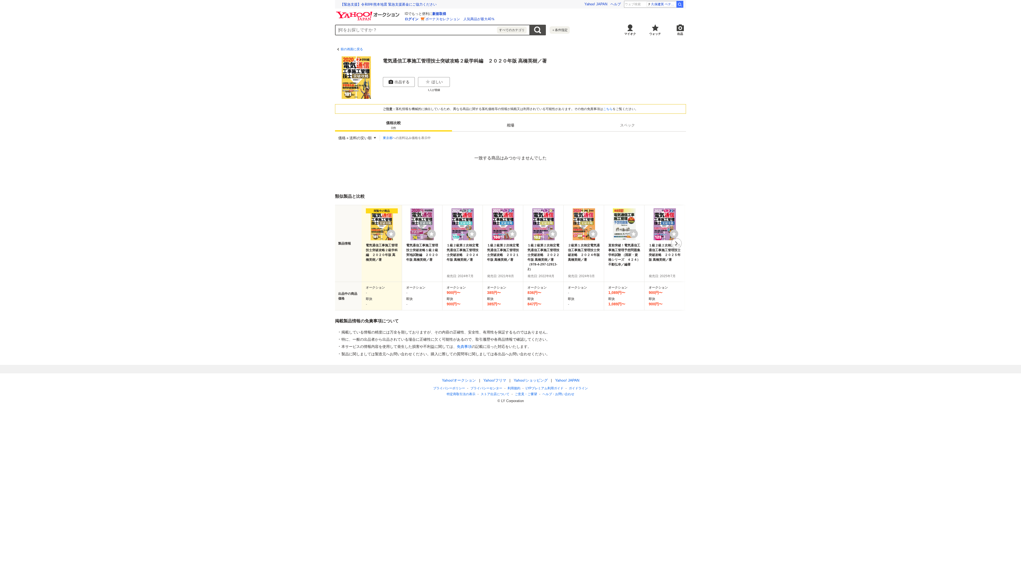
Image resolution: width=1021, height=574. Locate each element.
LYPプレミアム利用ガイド (544, 388)
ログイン (412, 19)
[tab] (393, 125)
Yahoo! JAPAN (595, 4)
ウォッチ (655, 33)
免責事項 (464, 346)
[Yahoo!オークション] (368, 13)
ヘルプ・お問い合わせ (558, 394)
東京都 (387, 138)
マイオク (630, 33)
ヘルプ (615, 4)
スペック (627, 125)
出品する (402, 82)
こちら (608, 109)
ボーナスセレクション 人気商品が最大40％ (460, 19)
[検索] (679, 4)
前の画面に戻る (352, 49)
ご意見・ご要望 (526, 394)
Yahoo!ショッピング (531, 380)
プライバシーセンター (486, 388)
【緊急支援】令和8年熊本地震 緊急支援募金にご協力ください (388, 4)
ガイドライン (578, 388)
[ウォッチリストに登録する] (391, 234)
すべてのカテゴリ (512, 30)
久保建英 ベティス (663, 4)
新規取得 (439, 14)
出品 (680, 33)
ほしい (437, 82)
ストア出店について (495, 394)
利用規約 (514, 388)
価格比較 (393, 125)
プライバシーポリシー (449, 388)
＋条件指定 (560, 30)
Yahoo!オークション (459, 380)
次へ (676, 243)
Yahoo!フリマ (494, 380)
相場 (510, 125)
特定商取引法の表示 (461, 394)
